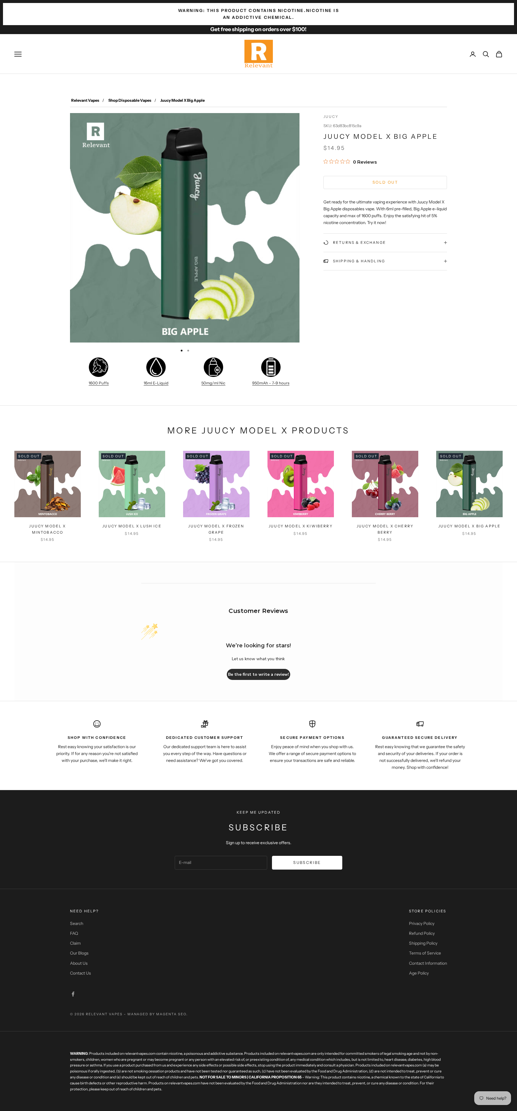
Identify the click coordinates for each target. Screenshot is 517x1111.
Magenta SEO (171, 1014)
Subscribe (307, 862)
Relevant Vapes (85, 100)
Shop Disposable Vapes (129, 100)
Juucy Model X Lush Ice (132, 526)
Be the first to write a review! (258, 674)
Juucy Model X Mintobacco (47, 529)
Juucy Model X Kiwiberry (301, 526)
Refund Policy (422, 933)
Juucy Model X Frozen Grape (216, 529)
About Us (79, 963)
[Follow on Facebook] (73, 994)
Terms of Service (425, 953)
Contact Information (428, 963)
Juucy (330, 116)
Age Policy (419, 973)
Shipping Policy (423, 943)
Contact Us (80, 973)
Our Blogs (79, 953)
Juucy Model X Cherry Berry (385, 529)
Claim (75, 943)
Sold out (385, 182)
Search (76, 923)
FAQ (74, 933)
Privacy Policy (421, 923)
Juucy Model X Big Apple (469, 526)
